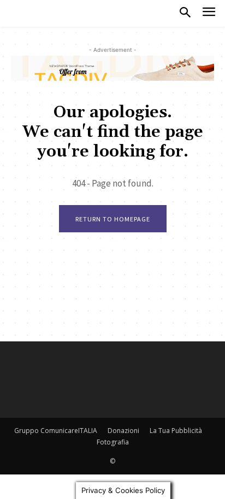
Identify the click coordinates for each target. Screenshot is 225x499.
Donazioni (123, 430)
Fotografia (113, 442)
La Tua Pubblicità (176, 430)
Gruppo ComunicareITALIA (55, 430)
